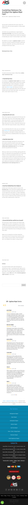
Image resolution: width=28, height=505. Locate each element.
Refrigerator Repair (14, 413)
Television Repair (14, 434)
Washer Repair (14, 424)
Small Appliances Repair (14, 438)
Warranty (13, 495)
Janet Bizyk (9, 310)
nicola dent (9, 352)
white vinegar (10, 87)
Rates (26, 495)
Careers (14, 497)
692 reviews (21, 305)
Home (4, 400)
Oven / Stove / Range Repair (14, 431)
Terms (17, 495)
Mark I (8, 381)
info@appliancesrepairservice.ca (19, 457)
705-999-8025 (7, 457)
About (2, 495)
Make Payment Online (14, 471)
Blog (5, 495)
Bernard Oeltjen (10, 324)
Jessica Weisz (9, 339)
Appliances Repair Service (14, 16)
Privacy (8, 495)
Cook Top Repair (14, 427)
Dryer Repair (14, 417)
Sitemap (22, 495)
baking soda (7, 130)
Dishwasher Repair (14, 420)
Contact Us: (14, 443)
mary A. (8, 367)
